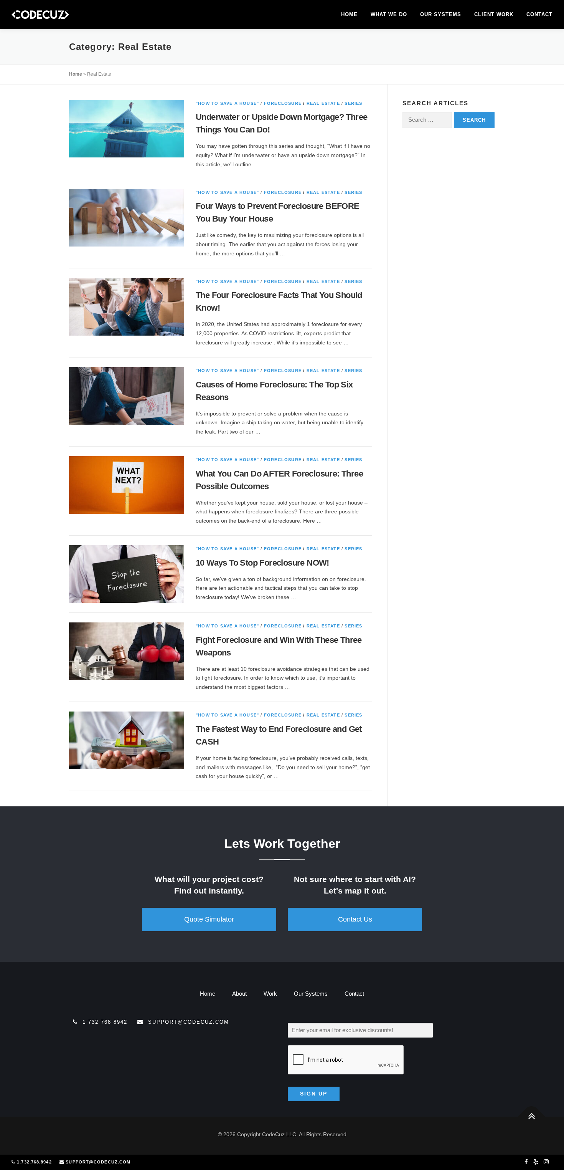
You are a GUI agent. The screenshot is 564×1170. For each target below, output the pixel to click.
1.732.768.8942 (34, 1162)
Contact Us (355, 919)
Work (270, 993)
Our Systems (440, 14)
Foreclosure (283, 103)
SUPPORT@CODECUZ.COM (98, 1162)
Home (349, 14)
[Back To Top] (531, 1116)
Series (353, 103)
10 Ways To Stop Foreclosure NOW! (262, 563)
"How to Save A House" (227, 103)
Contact (539, 14)
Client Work (493, 14)
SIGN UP (313, 1094)
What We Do (389, 14)
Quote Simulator (209, 919)
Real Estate (323, 103)
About (239, 993)
